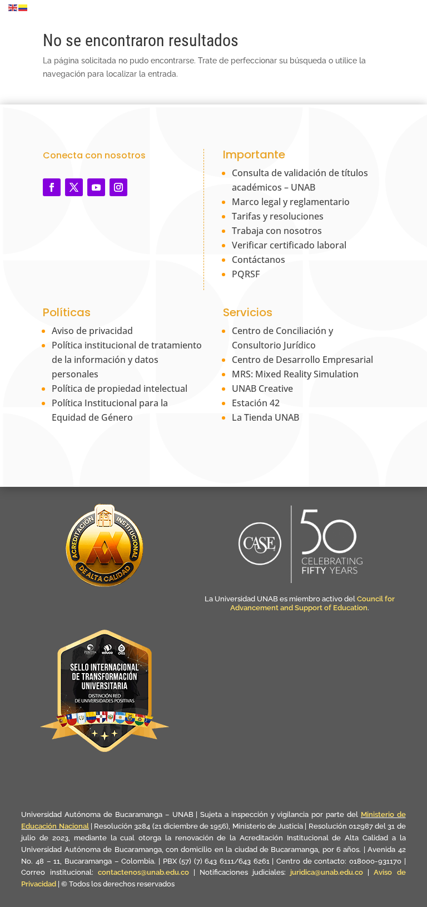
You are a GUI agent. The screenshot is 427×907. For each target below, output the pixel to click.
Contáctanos (258, 259)
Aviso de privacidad (92, 331)
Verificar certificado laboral (289, 245)
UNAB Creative (262, 388)
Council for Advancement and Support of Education (312, 603)
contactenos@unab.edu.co (143, 872)
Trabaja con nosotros (277, 231)
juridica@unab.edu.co (326, 872)
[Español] (23, 7)
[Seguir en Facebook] (52, 187)
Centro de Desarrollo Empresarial (302, 359)
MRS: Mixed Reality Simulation (295, 374)
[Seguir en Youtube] (96, 187)
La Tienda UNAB (265, 417)
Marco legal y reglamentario (291, 202)
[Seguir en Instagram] (118, 187)
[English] (13, 7)
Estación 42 (256, 403)
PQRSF (246, 274)
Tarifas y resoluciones (278, 216)
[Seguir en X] (74, 187)
